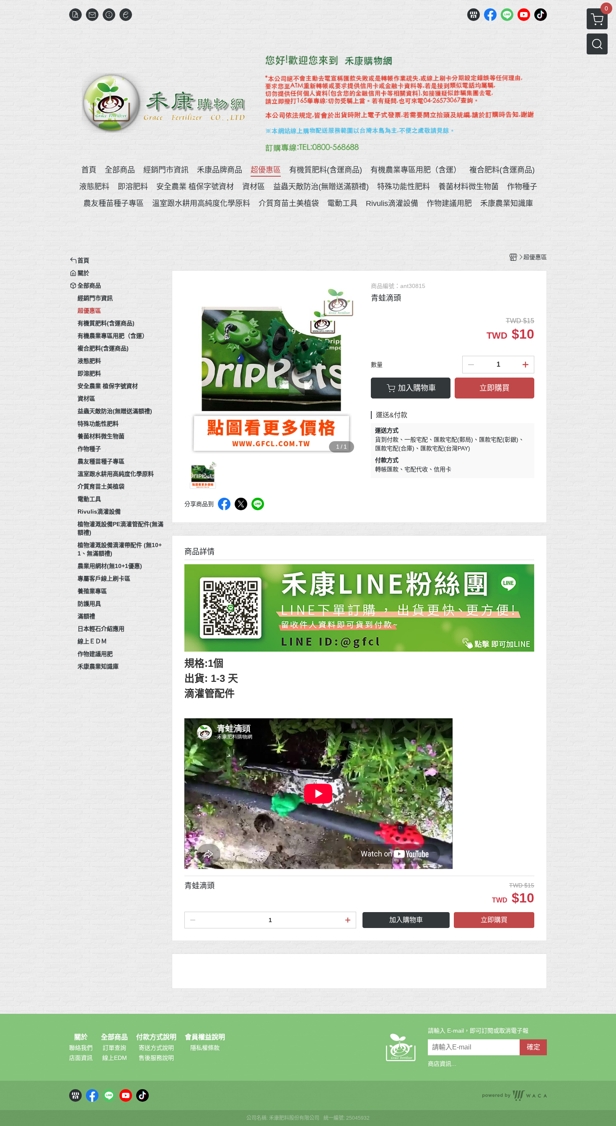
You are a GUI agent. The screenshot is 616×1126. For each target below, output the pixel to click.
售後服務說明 (156, 1058)
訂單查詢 (114, 1048)
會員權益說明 (205, 1037)
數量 (377, 364)
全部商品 (114, 1037)
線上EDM (114, 1058)
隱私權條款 (205, 1048)
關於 (81, 1037)
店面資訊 (81, 1058)
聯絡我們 (81, 1048)
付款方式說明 (156, 1037)
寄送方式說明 (156, 1048)
